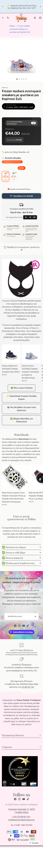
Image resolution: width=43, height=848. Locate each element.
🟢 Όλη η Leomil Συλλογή (21, 388)
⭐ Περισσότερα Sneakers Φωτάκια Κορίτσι (22, 397)
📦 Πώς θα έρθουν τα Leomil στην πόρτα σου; (21, 409)
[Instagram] (19, 625)
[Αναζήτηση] (8, 17)
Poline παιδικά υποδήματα (25, 804)
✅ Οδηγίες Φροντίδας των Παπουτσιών (21, 420)
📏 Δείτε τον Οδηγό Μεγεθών (14, 152)
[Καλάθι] (40, 17)
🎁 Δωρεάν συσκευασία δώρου (18, 189)
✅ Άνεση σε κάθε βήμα (13, 552)
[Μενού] (2, 17)
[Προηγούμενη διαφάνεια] (2, 6)
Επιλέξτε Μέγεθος (13, 158)
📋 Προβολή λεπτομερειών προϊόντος (21, 246)
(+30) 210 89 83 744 (21, 817)
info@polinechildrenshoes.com (21, 820)
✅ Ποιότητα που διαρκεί (14, 547)
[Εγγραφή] (35, 616)
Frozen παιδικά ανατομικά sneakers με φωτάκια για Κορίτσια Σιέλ (20, 29)
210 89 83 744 (27, 687)
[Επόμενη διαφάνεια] (40, 6)
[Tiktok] (27, 625)
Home (12, 26)
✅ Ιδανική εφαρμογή (12, 557)
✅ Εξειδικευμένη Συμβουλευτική (18, 563)
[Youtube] (23, 625)
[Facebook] (15, 625)
